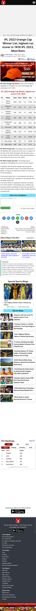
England (4, 559)
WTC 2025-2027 (6, 538)
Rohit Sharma (5, 572)
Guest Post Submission (8, 594)
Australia (4, 554)
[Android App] (18, 532)
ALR (30, 447)
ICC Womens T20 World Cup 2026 (11, 541)
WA (18, 218)
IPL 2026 (4, 543)
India (3, 552)
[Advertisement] (18, 19)
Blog (8, 35)
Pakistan (4, 561)
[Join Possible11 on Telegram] (31, 59)
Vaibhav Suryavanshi (7, 585)
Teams (5, 447)
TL (22, 218)
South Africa (5, 556)
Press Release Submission (9, 597)
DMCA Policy (5, 592)
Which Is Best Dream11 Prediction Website (22, 604)
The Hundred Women (8, 536)
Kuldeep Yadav (6, 581)
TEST (27, 444)
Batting (13, 447)
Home (4, 35)
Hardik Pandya (6, 576)
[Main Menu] (34, 2)
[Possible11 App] (18, 513)
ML (31, 218)
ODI (18, 444)
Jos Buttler (5, 583)
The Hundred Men (7, 547)
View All (31, 441)
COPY (18, 222)
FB (4, 218)
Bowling (22, 447)
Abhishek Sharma (7, 579)
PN (27, 218)
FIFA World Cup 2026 (8, 545)
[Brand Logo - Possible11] (18, 523)
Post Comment (5, 208)
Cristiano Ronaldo (7, 587)
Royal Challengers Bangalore (10, 565)
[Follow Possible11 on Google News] (22, 59)
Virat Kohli (4, 570)
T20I (8, 444)
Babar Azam (5, 574)
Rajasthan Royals (6, 563)
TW (9, 218)
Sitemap (4, 599)
